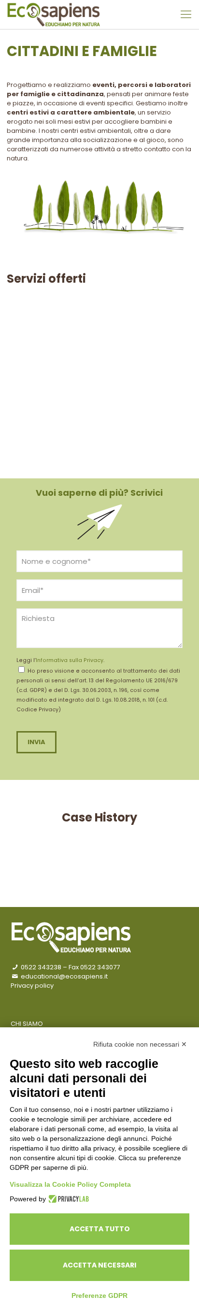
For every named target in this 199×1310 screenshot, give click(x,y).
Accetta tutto (100, 1229)
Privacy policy (32, 985)
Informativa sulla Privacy (69, 660)
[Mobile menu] (186, 14)
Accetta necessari (99, 1265)
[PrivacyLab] (67, 1199)
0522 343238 (40, 967)
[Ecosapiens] (53, 14)
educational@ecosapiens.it (63, 976)
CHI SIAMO (27, 1023)
